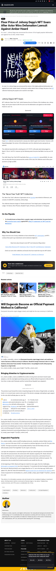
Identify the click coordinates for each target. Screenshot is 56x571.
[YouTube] (40, 1)
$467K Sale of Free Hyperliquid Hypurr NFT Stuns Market (45, 296)
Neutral (48, 560)
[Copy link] (54, 43)
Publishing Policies (9, 554)
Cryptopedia (29, 543)
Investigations (41, 543)
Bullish (32, 560)
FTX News (44, 551)
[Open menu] (53, 5)
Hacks (49, 551)
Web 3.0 (45, 545)
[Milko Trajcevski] (2, 39)
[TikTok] (36, 1)
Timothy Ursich (32, 490)
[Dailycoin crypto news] (8, 5)
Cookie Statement (25, 551)
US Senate (5, 493)
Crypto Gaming (41, 548)
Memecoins (23, 490)
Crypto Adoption (6, 490)
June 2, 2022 (30, 408)
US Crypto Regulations (43, 490)
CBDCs (38, 551)
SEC (47, 543)
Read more (4, 521)
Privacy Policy (24, 554)
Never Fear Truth (19, 273)
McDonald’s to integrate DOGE (9, 466)
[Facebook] (38, 1)
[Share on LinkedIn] (48, 43)
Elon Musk (15, 490)
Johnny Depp (9, 273)
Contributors (8, 545)
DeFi (48, 548)
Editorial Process (9, 551)
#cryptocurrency (15, 413)
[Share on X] (42, 43)
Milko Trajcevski (14, 38)
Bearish (40, 560)
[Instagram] (44, 1)
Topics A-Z (23, 545)
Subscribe (48, 265)
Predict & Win (48, 115)
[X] (46, 1)
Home (2, 16)
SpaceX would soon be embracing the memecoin (39, 470)
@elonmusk (6, 404)
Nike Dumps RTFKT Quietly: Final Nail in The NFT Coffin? (27, 296)
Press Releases (8, 548)
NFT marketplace (39, 235)
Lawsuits (39, 545)
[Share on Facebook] (45, 43)
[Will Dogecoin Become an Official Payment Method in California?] (6, 508)
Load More (28, 528)
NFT (7, 141)
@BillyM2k (5, 402)
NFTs (4, 16)
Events (22, 543)
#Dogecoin (14, 406)
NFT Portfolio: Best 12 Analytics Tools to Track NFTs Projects (8, 296)
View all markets (16, 115)
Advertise (7, 543)
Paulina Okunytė (5, 314)
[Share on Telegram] (51, 43)
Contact (13, 543)
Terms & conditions (26, 560)
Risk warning (24, 557)
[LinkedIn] (42, 1)
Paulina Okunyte (5, 510)
